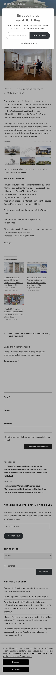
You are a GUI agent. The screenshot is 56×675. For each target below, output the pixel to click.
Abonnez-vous (40, 35)
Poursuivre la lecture (28, 43)
